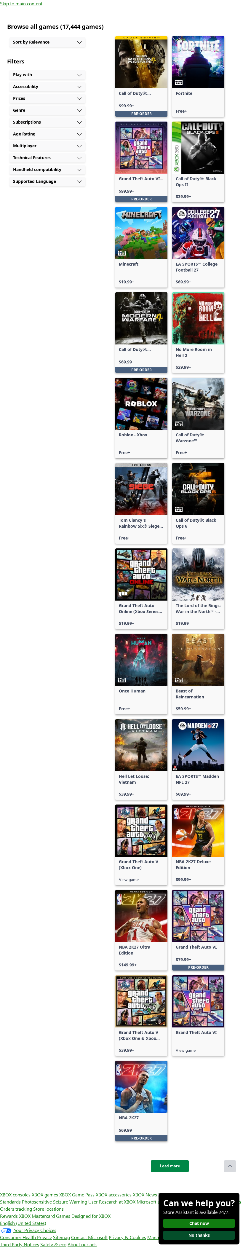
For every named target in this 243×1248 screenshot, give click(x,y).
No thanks (199, 1235)
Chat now (199, 1223)
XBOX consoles (15, 1194)
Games (63, 1216)
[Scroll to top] (230, 1166)
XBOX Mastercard (37, 1216)
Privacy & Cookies (127, 1237)
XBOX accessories (114, 1194)
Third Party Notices (19, 1244)
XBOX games (45, 1194)
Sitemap (61, 1237)
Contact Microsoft (89, 1237)
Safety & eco (53, 1244)
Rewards (9, 1216)
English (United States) (23, 1223)
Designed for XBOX (91, 1216)
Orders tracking (16, 1209)
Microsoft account (155, 1201)
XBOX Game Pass (77, 1194)
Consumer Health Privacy (26, 1237)
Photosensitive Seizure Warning (54, 1201)
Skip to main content (21, 3)
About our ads (82, 1244)
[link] (141, 76)
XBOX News (145, 1194)
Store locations (48, 1209)
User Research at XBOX (112, 1201)
